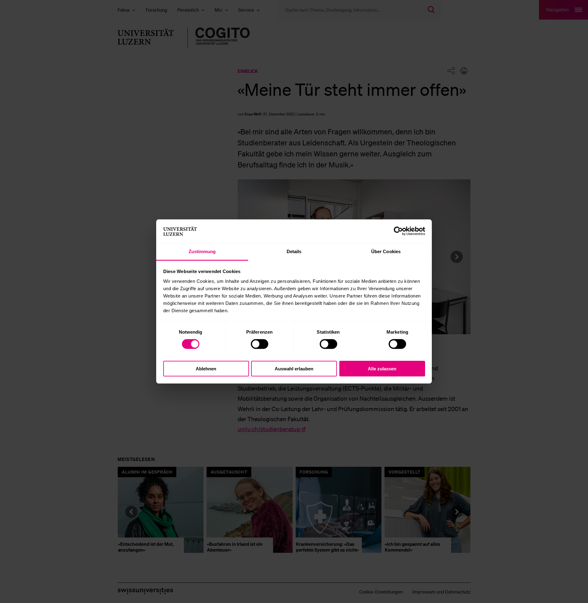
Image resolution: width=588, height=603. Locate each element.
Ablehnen (206, 368)
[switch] (259, 344)
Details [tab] (294, 251)
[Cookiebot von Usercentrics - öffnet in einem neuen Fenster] (398, 231)
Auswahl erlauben (294, 368)
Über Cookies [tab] (386, 251)
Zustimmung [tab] (202, 251)
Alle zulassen (382, 368)
